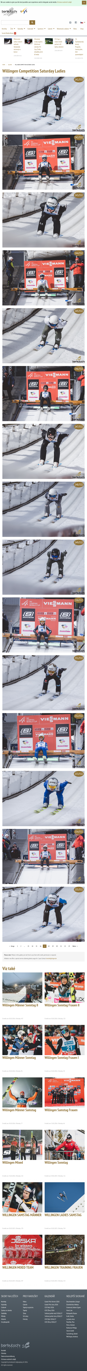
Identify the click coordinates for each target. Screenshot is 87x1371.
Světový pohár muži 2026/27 (53, 1313)
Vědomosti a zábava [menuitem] (63, 29)
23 (69, 946)
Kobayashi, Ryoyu (71, 1313)
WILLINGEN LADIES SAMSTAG (63, 1215)
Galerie (10, 64)
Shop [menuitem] (81, 29)
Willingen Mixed (12, 1162)
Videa (24, 1301)
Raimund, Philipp (71, 1328)
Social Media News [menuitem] (8, 33)
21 (61, 946)
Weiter (74, 946)
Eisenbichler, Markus (72, 1304)
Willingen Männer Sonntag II (20, 1005)
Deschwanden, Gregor (73, 1301)
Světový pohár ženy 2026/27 (53, 1316)
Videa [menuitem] (75, 29)
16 (40, 946)
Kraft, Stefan (70, 1316)
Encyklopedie (5, 1322)
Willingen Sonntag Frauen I (62, 1057)
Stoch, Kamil (70, 1331)
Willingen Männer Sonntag (19, 1057)
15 (36, 946)
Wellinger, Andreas (72, 1336)
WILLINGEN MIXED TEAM (18, 1267)
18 (48, 946)
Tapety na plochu (28, 1307)
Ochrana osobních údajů (64, 2)
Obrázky (3, 1353)
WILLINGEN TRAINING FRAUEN (64, 1267)
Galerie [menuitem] (50, 29)
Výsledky (4, 1304)
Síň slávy (25, 1316)
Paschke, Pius (70, 1322)
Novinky (3, 1301)
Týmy (24, 1313)
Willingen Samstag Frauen (61, 1110)
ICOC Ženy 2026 (49, 1310)
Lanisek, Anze (70, 1319)
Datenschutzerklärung (8, 1356)
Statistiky (4, 1313)
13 (28, 946)
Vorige (12, 946)
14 (32, 946)
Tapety (25, 1310)
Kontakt (3, 1350)
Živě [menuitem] (11, 29)
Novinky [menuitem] (4, 29)
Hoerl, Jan (69, 1310)
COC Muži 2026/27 (50, 1319)
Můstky (3, 1316)
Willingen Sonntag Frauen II (62, 1005)
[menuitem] (70, 22)
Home (3, 64)
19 (52, 946)
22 (65, 946)
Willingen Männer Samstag (19, 1110)
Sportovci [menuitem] (40, 29)
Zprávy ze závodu (6, 1310)
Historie (3, 1319)
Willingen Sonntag (56, 1162)
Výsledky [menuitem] (20, 29)
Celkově (3, 1307)
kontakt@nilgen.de (51, 958)
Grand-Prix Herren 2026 (52, 1301)
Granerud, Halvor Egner (73, 1307)
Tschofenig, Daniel (72, 1334)
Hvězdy (25, 1319)
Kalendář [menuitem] (30, 29)
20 (57, 946)
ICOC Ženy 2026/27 (51, 1322)
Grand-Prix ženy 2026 (51, 1304)
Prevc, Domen (70, 1325)
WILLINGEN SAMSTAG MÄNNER (22, 1215)
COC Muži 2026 (49, 1307)
